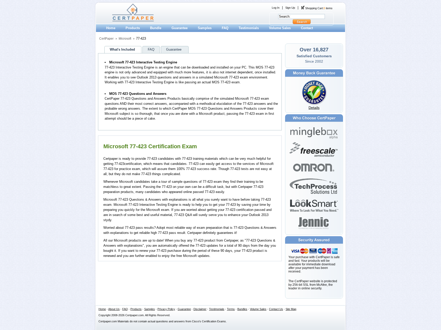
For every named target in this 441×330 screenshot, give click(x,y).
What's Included (122, 49)
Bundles (242, 309)
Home (110, 28)
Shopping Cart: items (318, 8)
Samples (205, 28)
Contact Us (276, 309)
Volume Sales (280, 28)
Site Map (291, 309)
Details (314, 108)
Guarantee (180, 28)
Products (133, 28)
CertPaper (106, 38)
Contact (307, 28)
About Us (114, 309)
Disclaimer (199, 309)
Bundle (155, 28)
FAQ (225, 28)
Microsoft (125, 38)
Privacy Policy (166, 309)
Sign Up (290, 7)
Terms (231, 309)
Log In (275, 7)
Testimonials (249, 28)
